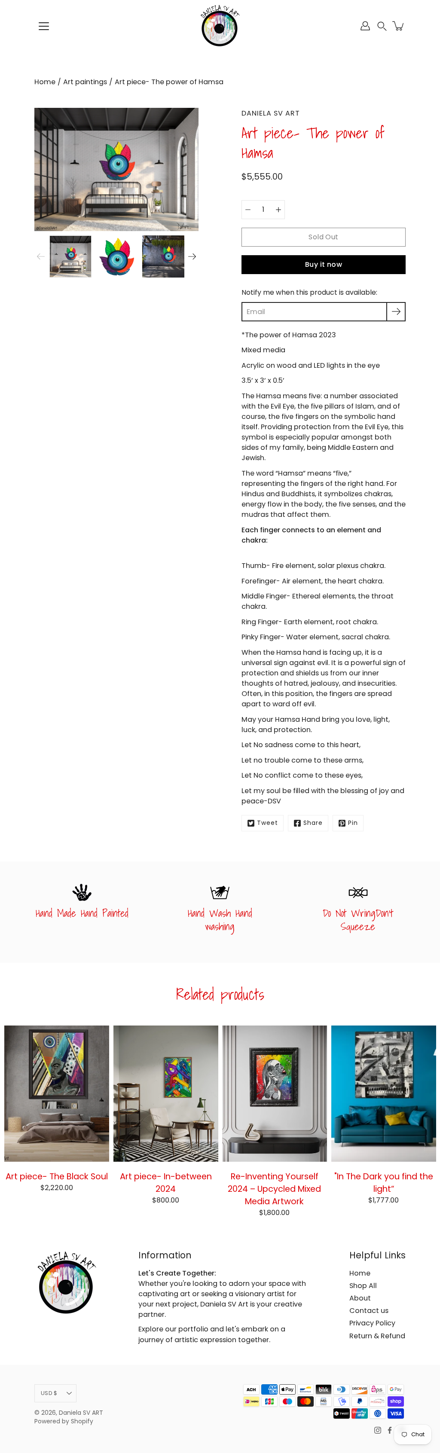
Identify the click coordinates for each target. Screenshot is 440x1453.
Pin (353, 823)
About (360, 1298)
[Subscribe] (396, 311)
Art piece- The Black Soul (57, 1176)
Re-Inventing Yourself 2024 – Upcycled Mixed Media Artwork (274, 1189)
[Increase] (278, 209)
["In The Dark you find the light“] (383, 1094)
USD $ (49, 1393)
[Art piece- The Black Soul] (56, 1094)
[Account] (365, 26)
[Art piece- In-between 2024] (165, 1094)
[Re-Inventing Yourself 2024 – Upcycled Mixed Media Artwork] (274, 1094)
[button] (382, 26)
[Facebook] (390, 1430)
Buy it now (323, 264)
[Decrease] (247, 209)
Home (44, 82)
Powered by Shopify (63, 1421)
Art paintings (85, 82)
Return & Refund (377, 1336)
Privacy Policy (372, 1323)
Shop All (363, 1286)
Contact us (368, 1311)
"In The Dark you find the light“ (383, 1182)
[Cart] (399, 26)
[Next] (192, 256)
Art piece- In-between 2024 (165, 1182)
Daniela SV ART (81, 1413)
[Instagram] (378, 1430)
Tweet (267, 823)
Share (313, 823)
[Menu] (43, 26)
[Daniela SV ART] (220, 25)
